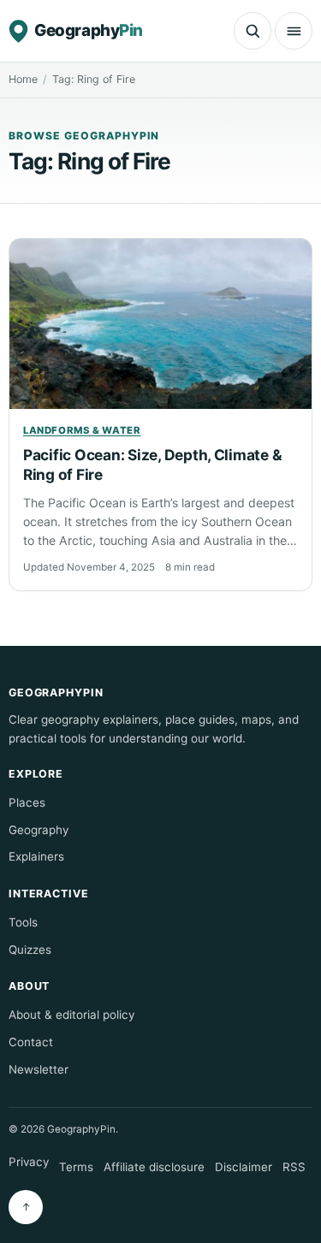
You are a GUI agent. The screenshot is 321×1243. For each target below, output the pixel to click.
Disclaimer (243, 1167)
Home (23, 79)
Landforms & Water (82, 430)
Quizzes (30, 949)
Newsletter (38, 1069)
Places (27, 802)
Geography (38, 830)
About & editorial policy (71, 1014)
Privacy (29, 1162)
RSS (294, 1167)
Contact (31, 1042)
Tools (23, 922)
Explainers (36, 856)
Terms (76, 1167)
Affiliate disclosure (154, 1167)
